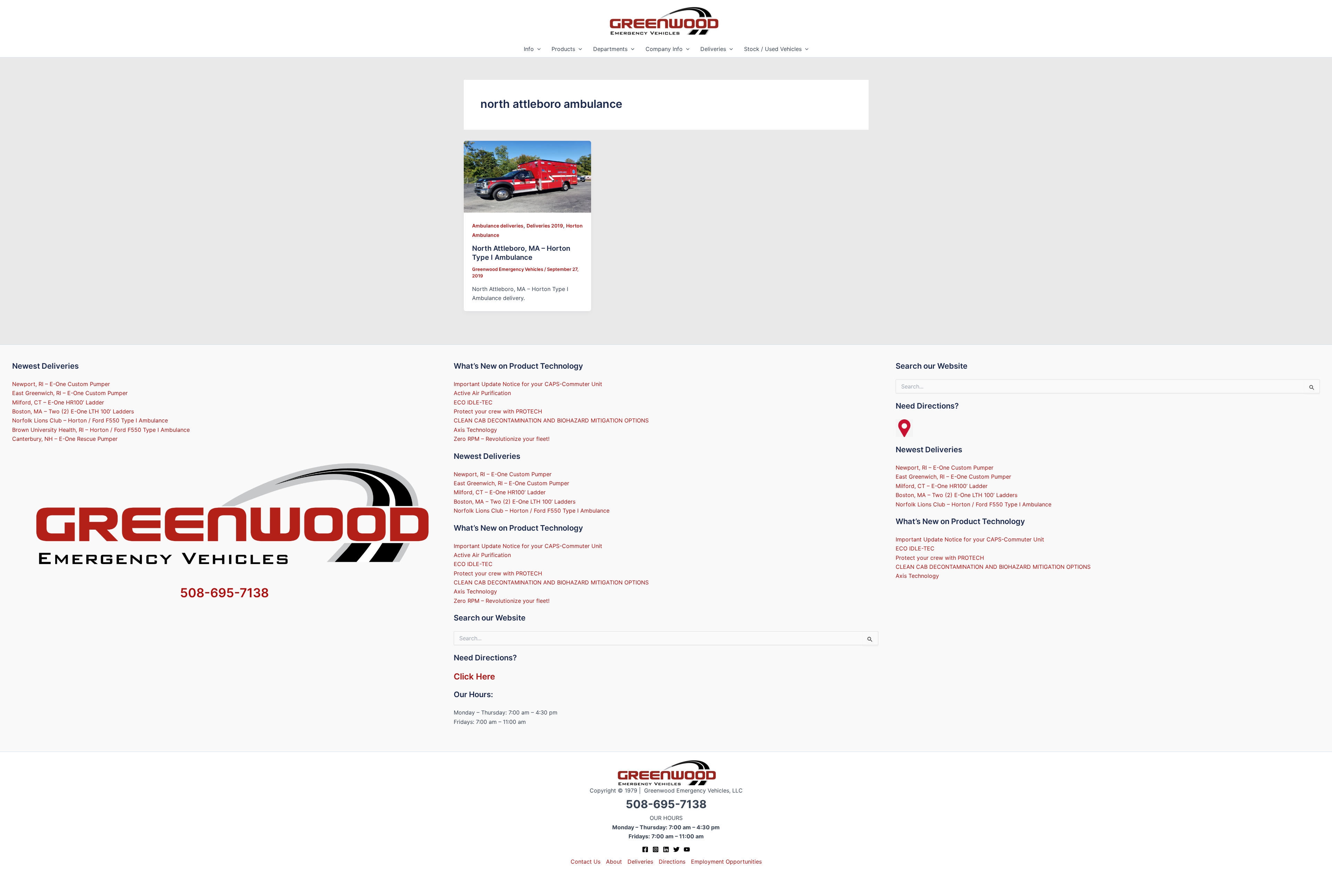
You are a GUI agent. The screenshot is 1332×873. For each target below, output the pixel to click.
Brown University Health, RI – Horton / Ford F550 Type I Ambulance (101, 429)
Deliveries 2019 (545, 226)
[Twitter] (676, 849)
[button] (537, 49)
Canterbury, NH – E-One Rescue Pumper (65, 438)
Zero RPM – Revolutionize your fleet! (501, 438)
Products (563, 48)
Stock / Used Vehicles (773, 48)
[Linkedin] (666, 849)
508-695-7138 (224, 592)
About (614, 861)
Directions (672, 861)
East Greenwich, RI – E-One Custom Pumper (70, 393)
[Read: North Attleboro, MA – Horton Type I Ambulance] (527, 176)
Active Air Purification (482, 393)
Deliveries (713, 48)
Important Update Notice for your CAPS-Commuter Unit (528, 383)
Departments (610, 48)
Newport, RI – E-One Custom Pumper (61, 383)
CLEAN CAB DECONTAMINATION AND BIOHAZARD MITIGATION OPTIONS (551, 420)
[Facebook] (645, 849)
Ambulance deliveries (497, 226)
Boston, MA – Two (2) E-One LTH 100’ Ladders (73, 411)
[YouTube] (687, 849)
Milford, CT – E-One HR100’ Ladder (58, 402)
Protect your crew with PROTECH (498, 411)
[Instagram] (655, 849)
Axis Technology (475, 429)
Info (529, 48)
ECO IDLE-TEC (473, 402)
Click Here (474, 676)
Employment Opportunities (726, 861)
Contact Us (585, 861)
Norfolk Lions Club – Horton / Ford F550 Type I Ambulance (90, 420)
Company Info (664, 48)
